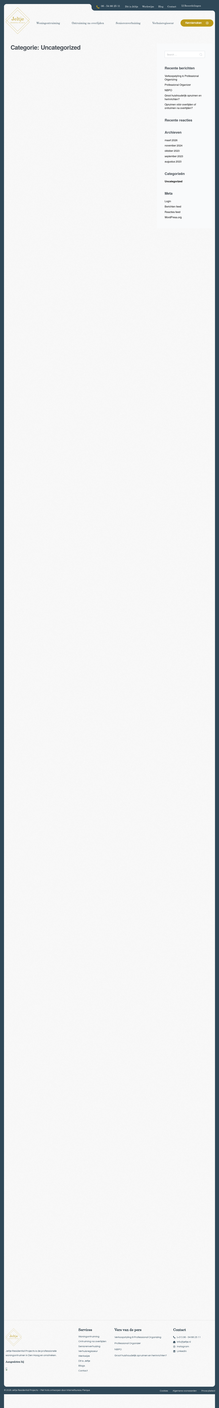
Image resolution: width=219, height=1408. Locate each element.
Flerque (86, 1390)
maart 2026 (171, 140)
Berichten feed (173, 206)
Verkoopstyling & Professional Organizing (182, 77)
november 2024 (173, 145)
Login (168, 201)
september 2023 (174, 156)
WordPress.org (173, 217)
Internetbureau (74, 1390)
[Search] (201, 54)
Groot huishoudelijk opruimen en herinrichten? (183, 97)
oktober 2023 (172, 151)
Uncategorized (27, 160)
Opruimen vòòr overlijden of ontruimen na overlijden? (180, 106)
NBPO (168, 90)
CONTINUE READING (26, 217)
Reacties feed (172, 212)
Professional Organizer (178, 85)
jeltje (19, 186)
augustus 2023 (173, 161)
